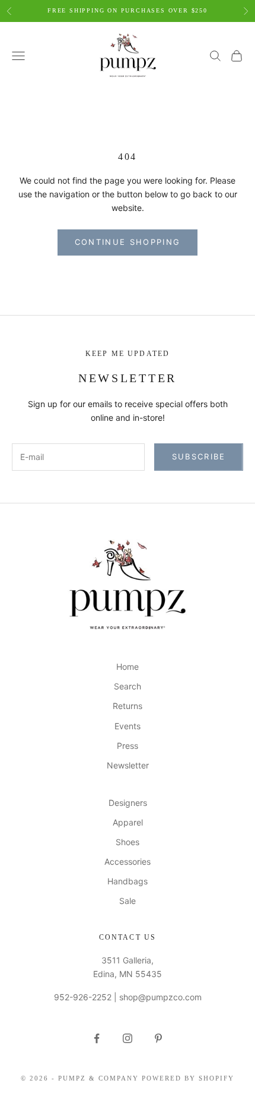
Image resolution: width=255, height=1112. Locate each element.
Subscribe (199, 456)
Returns (127, 706)
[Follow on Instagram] (127, 1038)
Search (127, 686)
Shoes (127, 842)
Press (127, 746)
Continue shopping (128, 242)
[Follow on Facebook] (97, 1038)
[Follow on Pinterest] (158, 1038)
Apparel (128, 822)
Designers (128, 803)
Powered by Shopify (188, 1078)
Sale (127, 901)
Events (127, 726)
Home (127, 666)
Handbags (127, 881)
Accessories (127, 861)
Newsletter (128, 765)
